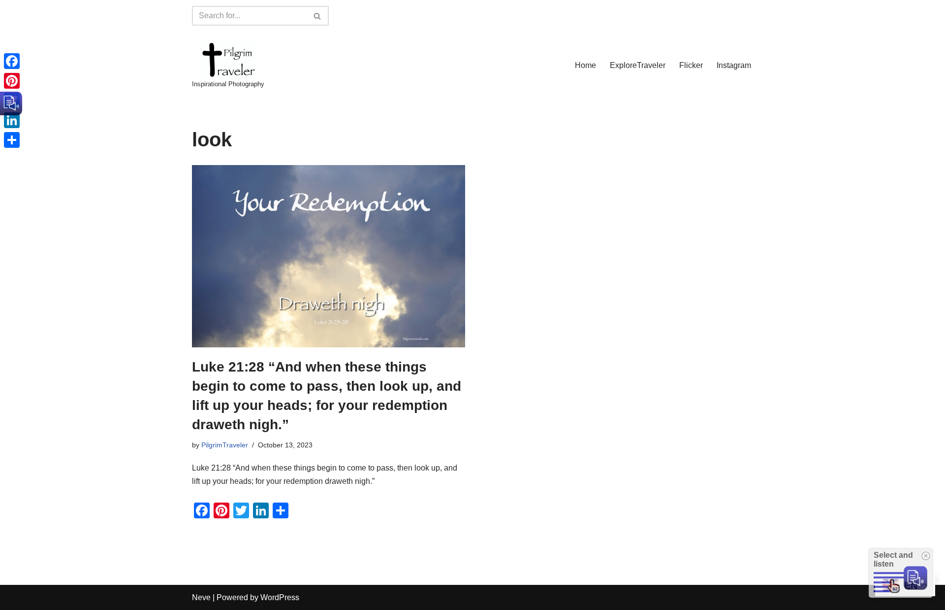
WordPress (279, 597)
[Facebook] (12, 61)
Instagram (734, 65)
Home (585, 65)
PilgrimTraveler (224, 445)
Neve (201, 597)
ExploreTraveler (637, 65)
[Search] (318, 16)
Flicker (691, 65)
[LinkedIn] (12, 120)
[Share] (12, 140)
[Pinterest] (12, 81)
